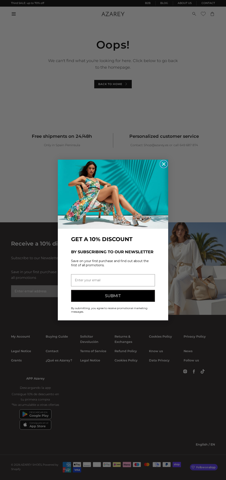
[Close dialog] (163, 164)
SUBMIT (113, 295)
